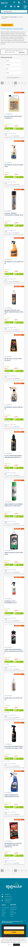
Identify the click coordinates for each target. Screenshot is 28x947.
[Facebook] (11, 6)
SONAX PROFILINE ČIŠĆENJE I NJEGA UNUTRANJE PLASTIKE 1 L (13, 651)
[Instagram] (14, 6)
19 (18, 83)
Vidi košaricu (22, 52)
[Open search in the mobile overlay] (14, 11)
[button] (14, 2)
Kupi (7, 128)
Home (3, 16)
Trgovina (7, 16)
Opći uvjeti (13, 904)
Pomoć (4, 905)
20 (22, 83)
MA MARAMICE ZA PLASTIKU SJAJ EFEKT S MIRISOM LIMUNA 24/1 (13, 845)
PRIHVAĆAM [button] (16, 944)
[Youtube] (18, 6)
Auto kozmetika (13, 16)
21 (25, 83)
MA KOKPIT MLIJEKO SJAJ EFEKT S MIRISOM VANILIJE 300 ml (13, 311)
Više (17, 128)
